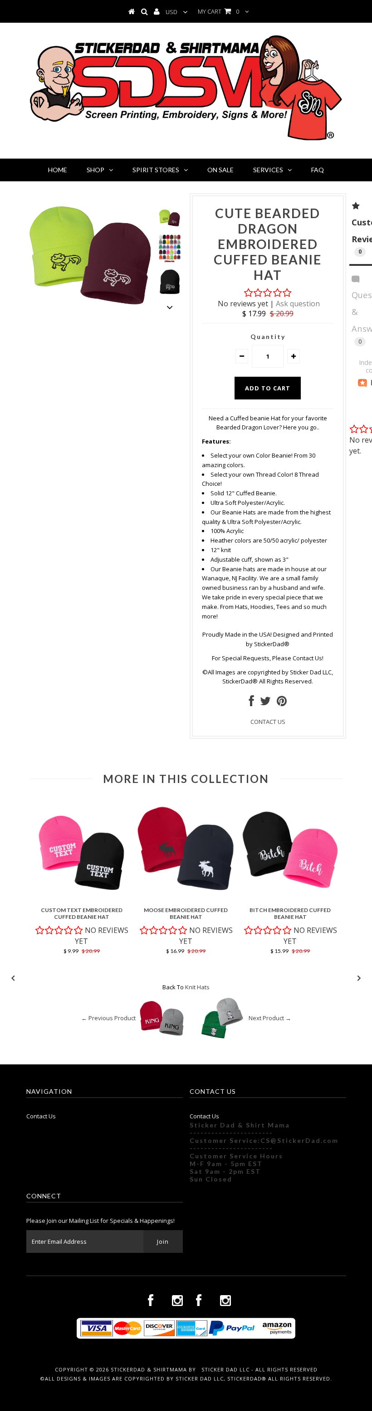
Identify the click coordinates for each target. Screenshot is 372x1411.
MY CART (218, 11)
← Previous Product (108, 1018)
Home (57, 170)
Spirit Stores (155, 170)
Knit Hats (197, 987)
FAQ (317, 170)
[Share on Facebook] (251, 703)
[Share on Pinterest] (282, 703)
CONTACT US (267, 722)
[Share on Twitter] (265, 703)
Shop (95, 170)
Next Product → (270, 1018)
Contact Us (41, 1116)
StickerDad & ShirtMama (149, 1369)
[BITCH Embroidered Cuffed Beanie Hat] (290, 898)
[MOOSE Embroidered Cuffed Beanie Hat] (186, 898)
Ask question (298, 304)
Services (268, 170)
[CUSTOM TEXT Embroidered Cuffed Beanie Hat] (82, 898)
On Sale (220, 170)
